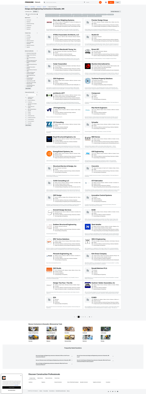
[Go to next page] (92, 317)
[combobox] (92, 2)
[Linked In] (108, 391)
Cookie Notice (16, 385)
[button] (25, 20)
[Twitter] (112, 391)
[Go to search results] (37, 95)
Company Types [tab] (32, 378)
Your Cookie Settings (11, 390)
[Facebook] (110, 391)
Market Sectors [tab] (40, 378)
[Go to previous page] (74, 317)
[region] (11, 383)
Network (37, 2)
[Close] (21, 375)
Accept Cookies (11, 387)
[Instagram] (115, 391)
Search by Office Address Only (31, 15)
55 (89, 316)
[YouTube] (117, 391)
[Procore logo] (29, 2)
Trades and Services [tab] (48, 378)
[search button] (100, 2)
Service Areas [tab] (57, 378)
